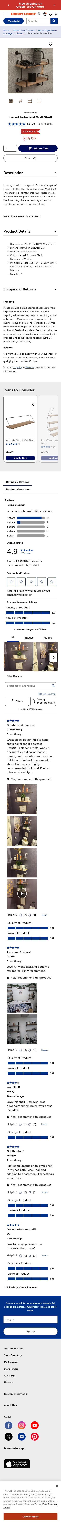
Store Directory (13, 1355)
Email (8, 1319)
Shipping (18, 367)
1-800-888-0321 (13, 1348)
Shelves (19, 33)
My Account (11, 1362)
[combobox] (38, 21)
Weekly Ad (13, 21)
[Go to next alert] (54, 5)
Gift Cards (10, 1375)
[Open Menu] (5, 14)
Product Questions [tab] (18, 489)
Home (6, 30)
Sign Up (30, 1331)
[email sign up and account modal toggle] (44, 14)
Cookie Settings (31, 1516)
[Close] (57, 1486)
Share (28, 158)
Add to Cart (40, 148)
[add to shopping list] (50, 44)
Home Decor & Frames (24, 30)
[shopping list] (50, 14)
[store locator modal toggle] (39, 14)
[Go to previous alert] (8, 5)
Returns (29, 367)
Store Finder (11, 1368)
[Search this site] (54, 21)
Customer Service (14, 1393)
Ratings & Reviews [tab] (17, 481)
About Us (9, 1405)
